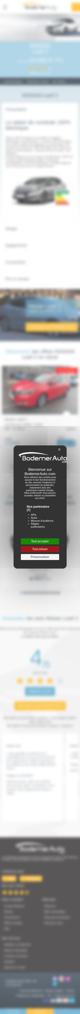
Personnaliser (40, 557)
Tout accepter (40, 541)
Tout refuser (40, 549)
